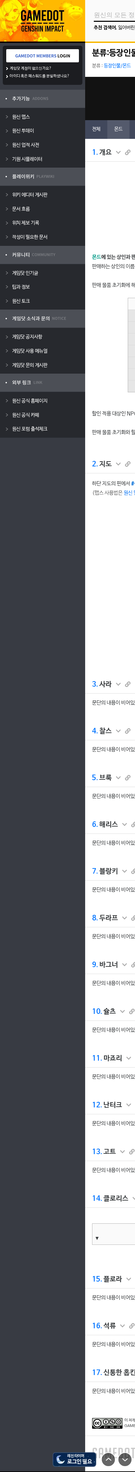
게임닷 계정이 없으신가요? (31, 68)
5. (95, 778)
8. (95, 918)
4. (95, 731)
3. (95, 684)
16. (97, 1326)
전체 (96, 129)
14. (97, 1199)
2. (95, 464)
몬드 (118, 129)
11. (97, 1058)
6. (95, 825)
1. (95, 153)
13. (97, 1152)
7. (95, 871)
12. (97, 1105)
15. (97, 1279)
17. (97, 1373)
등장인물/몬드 (117, 66)
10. (97, 1012)
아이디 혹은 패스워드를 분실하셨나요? (40, 76)
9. (95, 965)
